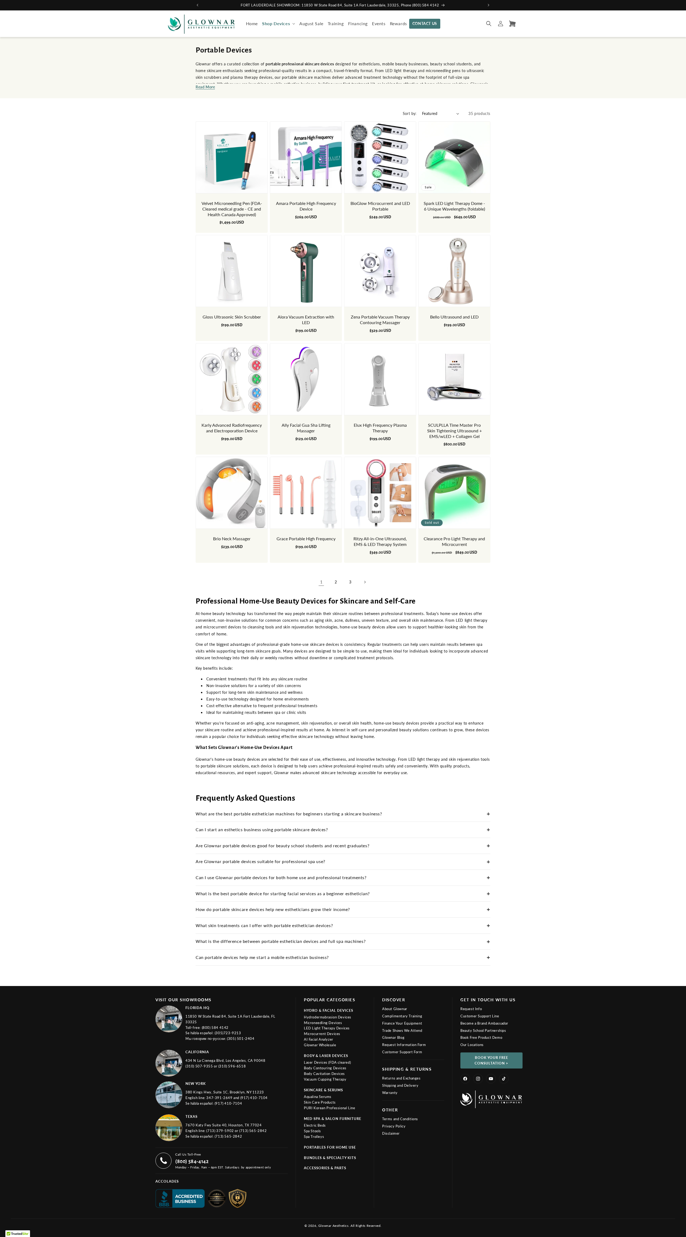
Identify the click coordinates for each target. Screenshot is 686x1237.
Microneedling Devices (323, 1023)
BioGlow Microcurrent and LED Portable (380, 206)
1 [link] (321, 582)
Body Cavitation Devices (324, 1073)
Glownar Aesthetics (333, 1226)
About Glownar (394, 1009)
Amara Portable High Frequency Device (306, 206)
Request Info (471, 1009)
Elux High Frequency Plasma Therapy (380, 427)
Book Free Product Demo (481, 1037)
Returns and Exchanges (401, 1078)
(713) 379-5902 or (222, 1131)
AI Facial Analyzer (318, 1039)
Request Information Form (404, 1045)
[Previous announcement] (197, 5)
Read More (205, 87)
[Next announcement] (488, 5)
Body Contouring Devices (325, 1068)
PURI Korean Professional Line (329, 1108)
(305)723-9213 (228, 1033)
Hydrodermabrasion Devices (327, 1017)
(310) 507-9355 (199, 1066)
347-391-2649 (219, 1098)
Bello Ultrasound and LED (454, 316)
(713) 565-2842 (253, 1131)
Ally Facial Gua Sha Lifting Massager (306, 427)
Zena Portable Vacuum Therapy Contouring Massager (380, 319)
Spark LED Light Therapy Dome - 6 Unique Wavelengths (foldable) (454, 206)
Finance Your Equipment (402, 1023)
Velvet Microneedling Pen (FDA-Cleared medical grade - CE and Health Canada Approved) (232, 209)
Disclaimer (391, 1133)
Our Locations (472, 1045)
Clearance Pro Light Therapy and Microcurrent (454, 541)
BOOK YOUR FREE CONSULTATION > (491, 1060)
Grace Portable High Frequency (306, 538)
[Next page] (365, 582)
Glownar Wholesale (320, 1045)
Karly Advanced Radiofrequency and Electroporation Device (232, 427)
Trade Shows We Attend (402, 1030)
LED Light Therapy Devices (327, 1028)
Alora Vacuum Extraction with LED (306, 319)
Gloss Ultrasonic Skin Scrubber (232, 316)
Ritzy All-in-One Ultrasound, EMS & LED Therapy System (380, 541)
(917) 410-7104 (254, 1098)
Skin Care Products (320, 1102)
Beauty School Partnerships (483, 1030)
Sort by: (410, 113)
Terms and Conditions (400, 1119)
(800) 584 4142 (215, 1027)
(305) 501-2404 (240, 1038)
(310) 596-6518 (232, 1066)
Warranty (390, 1092)
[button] (278, 24)
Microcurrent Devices (322, 1034)
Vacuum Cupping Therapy (325, 1079)
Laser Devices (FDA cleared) (327, 1062)
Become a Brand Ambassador (484, 1023)
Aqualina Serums (317, 1096)
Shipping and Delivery (400, 1085)
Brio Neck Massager (232, 538)
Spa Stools (312, 1131)
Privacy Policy (393, 1126)
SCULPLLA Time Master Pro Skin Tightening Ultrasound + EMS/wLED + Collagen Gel (454, 430)
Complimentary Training (402, 1016)
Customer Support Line (479, 1016)
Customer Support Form (402, 1052)
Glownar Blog (393, 1037)
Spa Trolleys (314, 1136)
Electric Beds (315, 1125)
